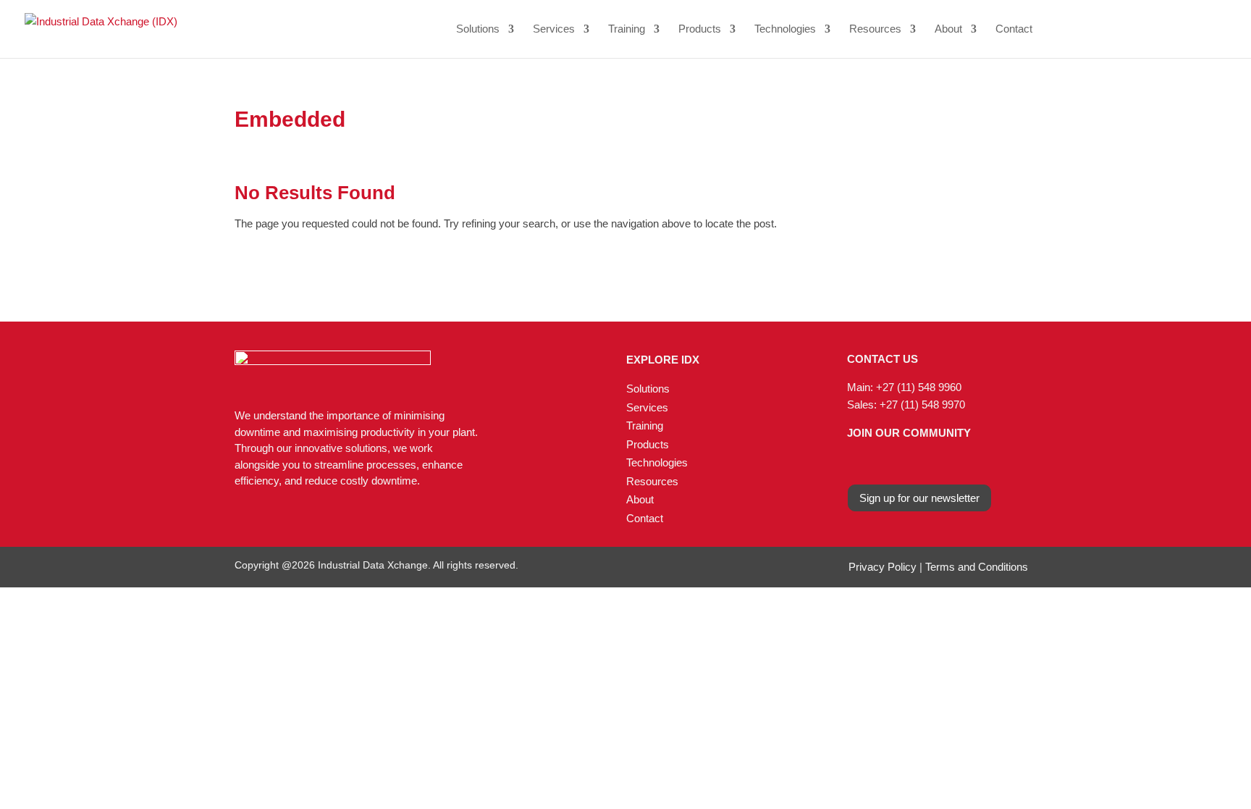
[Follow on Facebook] (850, 460)
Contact (1013, 29)
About (948, 29)
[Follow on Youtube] (936, 460)
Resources (875, 29)
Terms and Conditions (976, 567)
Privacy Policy (882, 567)
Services (554, 29)
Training (626, 29)
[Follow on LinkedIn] (879, 460)
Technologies (785, 29)
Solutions (478, 29)
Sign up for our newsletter (919, 498)
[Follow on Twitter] (907, 460)
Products (699, 29)
